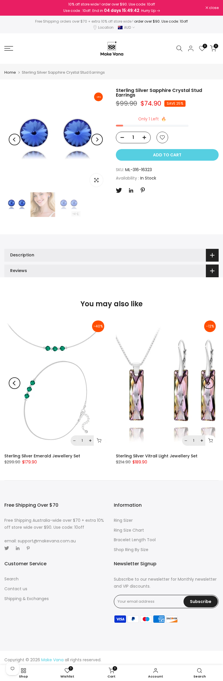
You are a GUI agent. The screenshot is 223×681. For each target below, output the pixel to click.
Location (106, 27)
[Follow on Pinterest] (142, 190)
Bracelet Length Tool (135, 540)
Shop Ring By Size (131, 550)
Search (11, 579)
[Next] (97, 139)
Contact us (15, 589)
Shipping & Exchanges (26, 599)
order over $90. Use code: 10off (161, 21)
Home (10, 72)
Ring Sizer (123, 520)
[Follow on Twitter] (119, 190)
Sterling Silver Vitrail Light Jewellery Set (156, 456)
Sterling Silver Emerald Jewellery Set (42, 456)
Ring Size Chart (129, 530)
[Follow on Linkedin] (131, 190)
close (12, 8)
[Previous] (14, 139)
